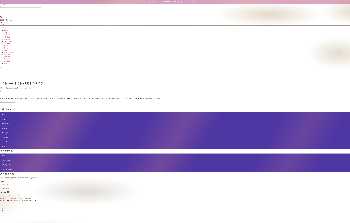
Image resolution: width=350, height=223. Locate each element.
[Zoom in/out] (1, 217)
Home (6, 30)
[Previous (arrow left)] (1, 220)
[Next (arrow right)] (5, 220)
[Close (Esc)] (12, 217)
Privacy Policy (6, 156)
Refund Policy (6, 160)
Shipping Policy (6, 165)
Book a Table (8, 35)
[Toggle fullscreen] (5, 217)
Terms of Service (7, 169)
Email (2, 181)
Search (2, 22)
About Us (7, 43)
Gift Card (7, 37)
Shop (5, 33)
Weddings (7, 39)
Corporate (7, 41)
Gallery (6, 46)
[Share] (8, 217)
